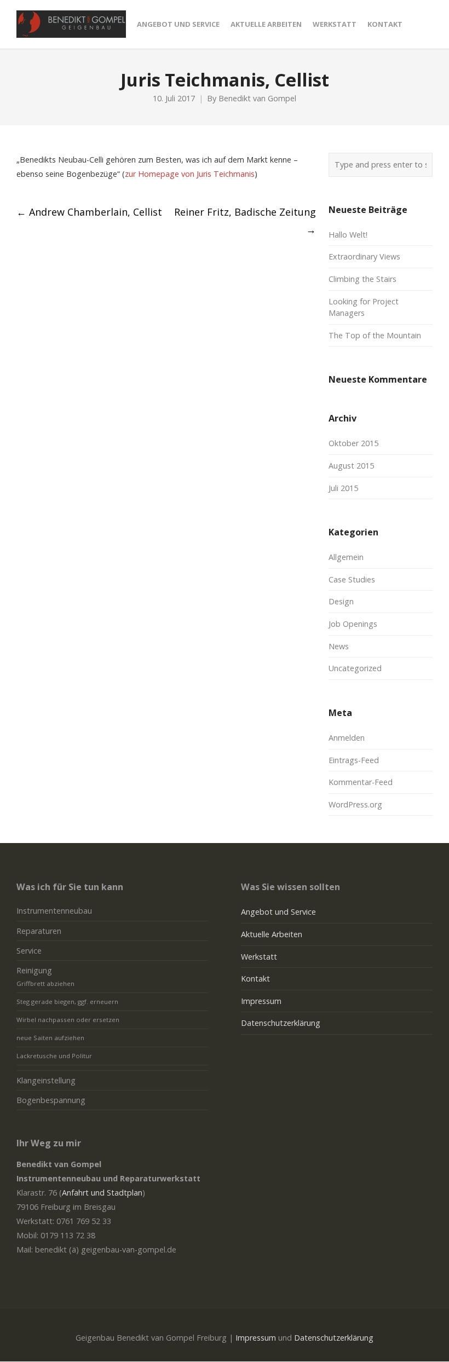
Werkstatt (259, 956)
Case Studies (352, 579)
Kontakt (255, 978)
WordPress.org (355, 804)
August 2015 (351, 465)
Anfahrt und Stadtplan (102, 1192)
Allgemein (346, 557)
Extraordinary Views (364, 256)
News (339, 646)
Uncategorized (355, 668)
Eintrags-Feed (354, 760)
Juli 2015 (343, 488)
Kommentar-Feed (361, 782)
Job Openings (353, 624)
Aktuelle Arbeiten (271, 934)
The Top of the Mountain (375, 335)
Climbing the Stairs (362, 279)
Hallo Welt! (348, 234)
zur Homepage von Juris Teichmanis (190, 174)
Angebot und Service (278, 912)
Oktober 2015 (353, 443)
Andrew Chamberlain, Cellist (89, 211)
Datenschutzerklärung (280, 1023)
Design (341, 601)
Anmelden (347, 737)
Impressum (261, 1001)
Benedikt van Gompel (257, 98)
